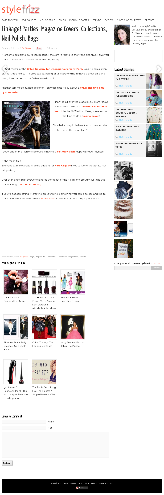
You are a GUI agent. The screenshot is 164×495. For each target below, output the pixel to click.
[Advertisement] (55, 228)
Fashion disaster (79, 20)
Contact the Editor (80, 483)
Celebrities (51, 257)
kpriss (28, 48)
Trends (97, 20)
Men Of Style (47, 20)
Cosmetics (62, 257)
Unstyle (82, 257)
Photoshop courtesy (128, 20)
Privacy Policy (106, 483)
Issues (62, 20)
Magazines (73, 257)
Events (109, 20)
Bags (32, 257)
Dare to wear (10, 20)
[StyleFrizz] (21, 16)
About (94, 483)
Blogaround (40, 257)
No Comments (125, 86)
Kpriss (157, 263)
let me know (48, 198)
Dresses (149, 20)
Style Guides (28, 20)
